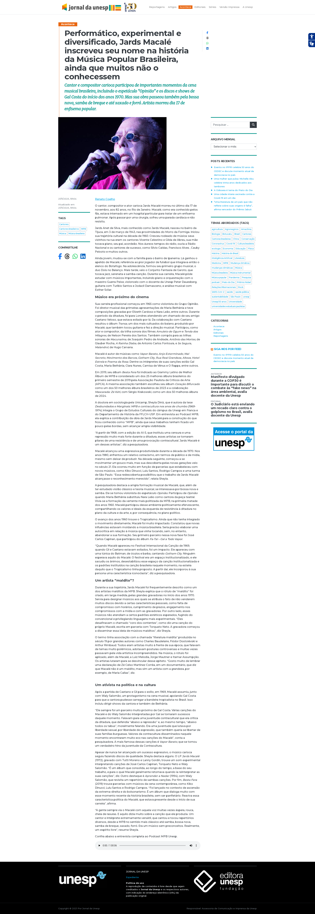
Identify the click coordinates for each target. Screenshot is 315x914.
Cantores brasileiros (69, 229)
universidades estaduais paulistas (228, 306)
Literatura (239, 258)
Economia (228, 248)
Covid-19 (230, 243)
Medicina (216, 263)
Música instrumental (240, 272)
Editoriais (218, 332)
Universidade (235, 301)
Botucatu (227, 234)
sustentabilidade (220, 296)
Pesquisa (246, 277)
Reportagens (220, 336)
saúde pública (242, 292)
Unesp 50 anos (219, 301)
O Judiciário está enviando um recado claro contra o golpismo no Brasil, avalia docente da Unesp (233, 409)
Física (251, 248)
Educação (241, 248)
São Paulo (236, 296)
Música (62, 233)
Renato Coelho (105, 199)
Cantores (63, 224)
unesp (246, 296)
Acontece (68, 24)
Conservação (248, 239)
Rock (240, 287)
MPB (83, 229)
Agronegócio (232, 229)
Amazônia (246, 229)
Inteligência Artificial (222, 258)
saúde (230, 292)
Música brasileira (76, 233)
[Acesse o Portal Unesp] (234, 439)
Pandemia (234, 277)
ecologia (216, 248)
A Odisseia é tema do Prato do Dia (233, 190)
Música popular (219, 277)
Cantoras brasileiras (221, 239)
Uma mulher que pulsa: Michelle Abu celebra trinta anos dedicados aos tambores (234, 182)
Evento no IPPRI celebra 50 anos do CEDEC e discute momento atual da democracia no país (234, 171)
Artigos (217, 329)
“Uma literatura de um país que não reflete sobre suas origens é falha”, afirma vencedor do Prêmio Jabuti (233, 206)
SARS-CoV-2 (218, 292)
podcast (216, 282)
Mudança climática (240, 263)
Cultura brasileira (246, 243)
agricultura (217, 229)
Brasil (237, 234)
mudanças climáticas (222, 268)
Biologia (216, 234)
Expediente (132, 877)
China (236, 239)
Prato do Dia (228, 282)
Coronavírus (218, 243)
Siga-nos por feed (227, 349)
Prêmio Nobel (244, 282)
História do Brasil (230, 253)
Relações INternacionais (224, 287)
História (215, 253)
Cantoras (246, 234)
